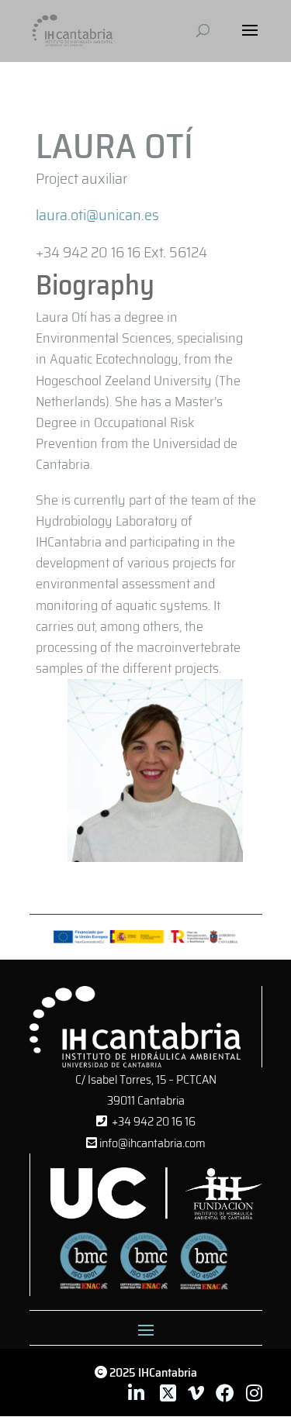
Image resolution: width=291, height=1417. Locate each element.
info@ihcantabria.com (151, 1143)
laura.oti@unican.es (97, 214)
